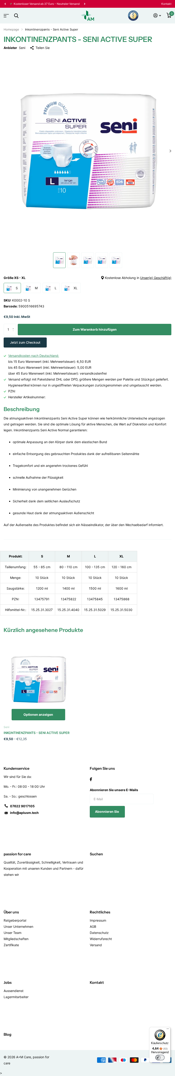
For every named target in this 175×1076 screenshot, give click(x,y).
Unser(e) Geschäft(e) (155, 278)
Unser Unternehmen (18, 926)
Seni (22, 48)
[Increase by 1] (14, 326)
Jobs (8, 982)
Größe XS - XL (87, 278)
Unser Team (12, 933)
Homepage (11, 29)
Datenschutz (99, 933)
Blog (7, 1034)
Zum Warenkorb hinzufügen (95, 329)
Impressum (98, 920)
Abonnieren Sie (107, 811)
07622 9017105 (22, 806)
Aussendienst (13, 991)
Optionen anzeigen (38, 714)
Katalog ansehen (5, 14)
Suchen (96, 854)
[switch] (160, 1057)
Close (16, 15)
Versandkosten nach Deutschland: (33, 356)
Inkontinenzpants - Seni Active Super (36, 733)
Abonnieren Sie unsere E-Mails (114, 790)
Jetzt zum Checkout (25, 342)
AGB (93, 926)
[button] (5, 4)
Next (49, 4)
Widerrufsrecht (101, 939)
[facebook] (91, 779)
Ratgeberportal (15, 920)
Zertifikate (11, 945)
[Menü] (167, 1030)
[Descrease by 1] (14, 333)
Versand (96, 945)
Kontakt (166, 3)
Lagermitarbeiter (16, 997)
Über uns (11, 912)
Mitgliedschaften (16, 939)
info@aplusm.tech (24, 813)
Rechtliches (100, 912)
